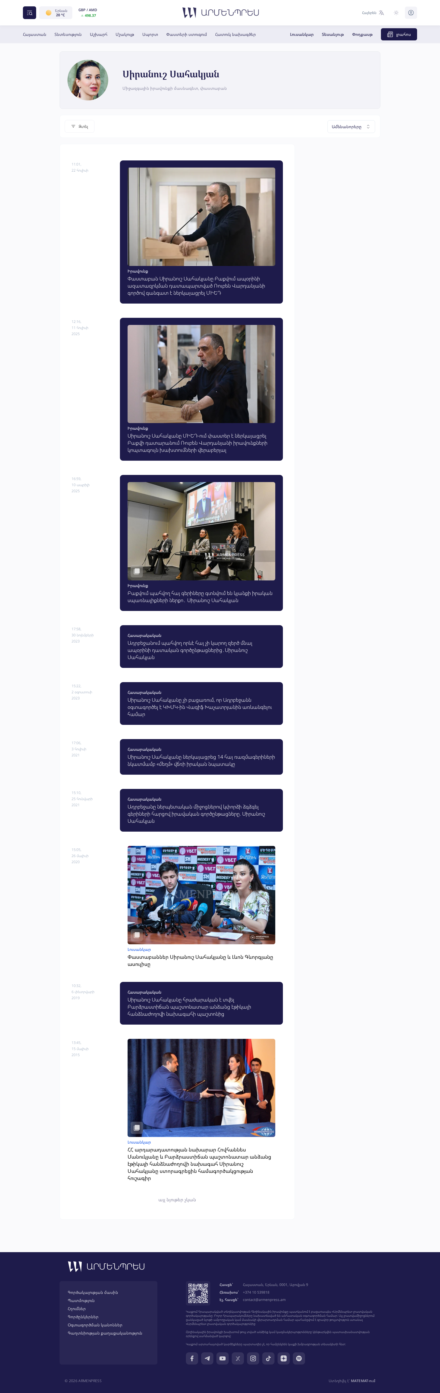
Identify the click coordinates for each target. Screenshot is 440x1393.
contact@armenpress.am (264, 1299)
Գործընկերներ (83, 1317)
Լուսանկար (302, 34)
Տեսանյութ (333, 34)
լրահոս (403, 34)
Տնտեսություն (68, 34)
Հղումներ (77, 1308)
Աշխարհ (98, 34)
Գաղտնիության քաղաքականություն (105, 1333)
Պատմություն (81, 1300)
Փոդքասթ (362, 34)
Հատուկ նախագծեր (235, 34)
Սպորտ (150, 34)
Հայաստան (34, 34)
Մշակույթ (125, 34)
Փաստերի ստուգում (186, 34)
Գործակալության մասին (93, 1292)
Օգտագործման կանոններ (95, 1325)
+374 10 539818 (256, 1292)
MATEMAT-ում (363, 1380)
